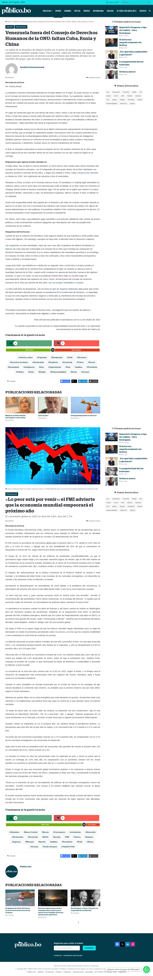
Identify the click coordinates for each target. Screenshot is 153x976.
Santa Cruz (123, 103)
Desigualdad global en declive (84, 415)
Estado (134, 92)
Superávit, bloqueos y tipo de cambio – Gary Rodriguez (133, 30)
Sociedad (110, 11)
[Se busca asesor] (111, 74)
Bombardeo (57, 357)
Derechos (82, 357)
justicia (109, 96)
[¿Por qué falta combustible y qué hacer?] (111, 54)
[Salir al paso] (52, 405)
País (68, 367)
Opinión (58, 11)
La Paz (116, 96)
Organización (55, 367)
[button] (146, 969)
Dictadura (53, 362)
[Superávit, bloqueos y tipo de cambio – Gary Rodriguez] (111, 30)
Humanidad (14, 367)
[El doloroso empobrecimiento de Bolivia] (111, 42)
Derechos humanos (19, 362)
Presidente (92, 367)
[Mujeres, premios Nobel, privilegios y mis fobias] (20, 405)
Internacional (98, 11)
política (79, 367)
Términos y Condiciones (91, 966)
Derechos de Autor (60, 966)
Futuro (81, 362)
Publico (20, 372)
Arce (108, 92)
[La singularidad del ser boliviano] (111, 64)
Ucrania (85, 372)
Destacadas (39, 362)
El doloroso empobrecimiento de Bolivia (130, 42)
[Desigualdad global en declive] (85, 405)
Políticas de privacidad (74, 966)
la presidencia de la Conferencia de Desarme (64, 292)
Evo (141, 92)
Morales (129, 96)
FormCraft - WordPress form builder (68, 955)
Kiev (42, 367)
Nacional (138, 96)
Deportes (143, 11)
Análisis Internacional (32, 67)
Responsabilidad (58, 372)
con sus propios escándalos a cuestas (65, 283)
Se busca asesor (127, 72)
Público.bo (47, 11)
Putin (31, 372)
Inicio (9, 22)
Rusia (74, 372)
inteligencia (29, 367)
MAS (122, 96)
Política (77, 11)
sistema (132, 103)
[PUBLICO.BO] (16, 11)
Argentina (42, 357)
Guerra (92, 362)
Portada (122, 100)
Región (42, 372)
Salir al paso (43, 415)
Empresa (86, 11)
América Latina (26, 357)
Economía (67, 11)
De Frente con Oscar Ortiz (126, 11)
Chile (70, 357)
